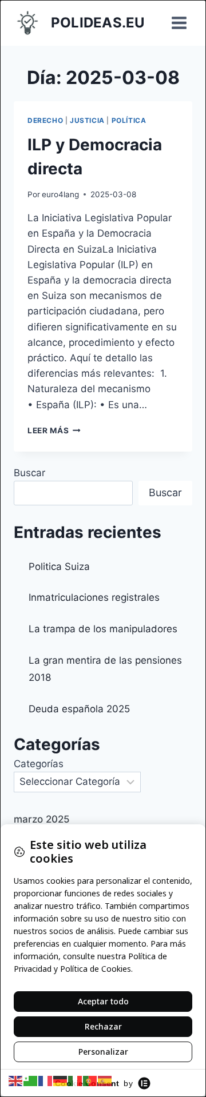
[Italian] (75, 1080)
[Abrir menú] (178, 22)
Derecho (45, 120)
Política (129, 120)
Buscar (29, 472)
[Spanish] (105, 1080)
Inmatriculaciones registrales (94, 597)
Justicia (87, 120)
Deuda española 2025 (79, 709)
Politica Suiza (59, 566)
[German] (60, 1080)
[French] (45, 1080)
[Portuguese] (90, 1080)
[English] (16, 1080)
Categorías (39, 763)
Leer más (54, 430)
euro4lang (60, 194)
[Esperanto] (30, 1080)
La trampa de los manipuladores (103, 629)
